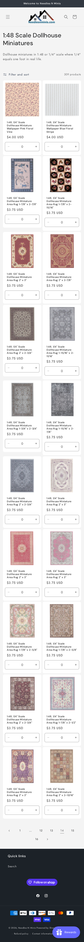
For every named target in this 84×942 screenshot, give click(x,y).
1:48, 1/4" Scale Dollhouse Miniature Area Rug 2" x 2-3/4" (19, 350)
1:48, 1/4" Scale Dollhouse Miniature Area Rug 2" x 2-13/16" (60, 792)
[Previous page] (9, 830)
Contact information (42, 933)
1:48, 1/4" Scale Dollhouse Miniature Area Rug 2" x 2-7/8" (59, 277)
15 (72, 830)
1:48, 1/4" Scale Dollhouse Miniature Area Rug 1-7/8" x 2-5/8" (22, 646)
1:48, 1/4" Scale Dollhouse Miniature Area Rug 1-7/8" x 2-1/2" (61, 719)
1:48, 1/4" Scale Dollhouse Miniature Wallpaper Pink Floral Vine (20, 127)
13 (51, 830)
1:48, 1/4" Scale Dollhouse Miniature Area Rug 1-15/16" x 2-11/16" (60, 351)
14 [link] (62, 830)
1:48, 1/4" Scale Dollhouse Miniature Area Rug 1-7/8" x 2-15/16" (59, 203)
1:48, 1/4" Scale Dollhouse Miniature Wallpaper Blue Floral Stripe (59, 127)
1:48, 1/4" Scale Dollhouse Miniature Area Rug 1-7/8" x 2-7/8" (22, 201)
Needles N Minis (27, 927)
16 (36, 839)
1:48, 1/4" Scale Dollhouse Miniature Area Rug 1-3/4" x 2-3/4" (22, 425)
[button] (8, 17)
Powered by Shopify (47, 927)
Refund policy (21, 933)
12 (40, 830)
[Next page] (47, 839)
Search (12, 866)
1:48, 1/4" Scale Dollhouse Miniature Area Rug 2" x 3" (19, 277)
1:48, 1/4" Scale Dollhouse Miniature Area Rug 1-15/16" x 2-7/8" (60, 427)
